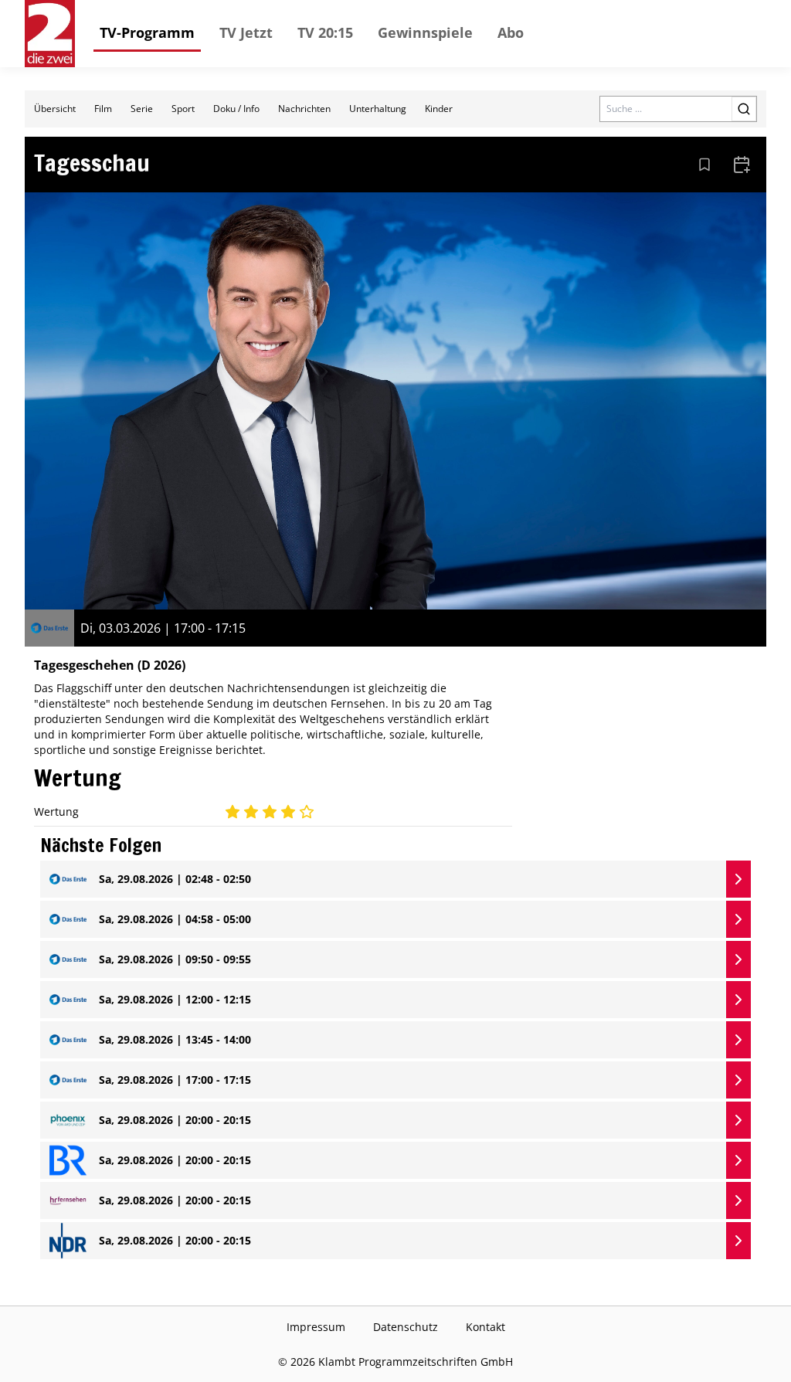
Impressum (316, 1326)
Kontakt (485, 1326)
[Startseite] (50, 33)
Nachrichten (304, 108)
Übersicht (55, 108)
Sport (183, 108)
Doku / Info (236, 108)
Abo (510, 32)
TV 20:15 (325, 32)
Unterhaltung (377, 108)
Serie (142, 108)
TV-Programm (147, 32)
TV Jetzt (246, 32)
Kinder (439, 108)
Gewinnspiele (425, 32)
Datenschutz (405, 1326)
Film (103, 108)
